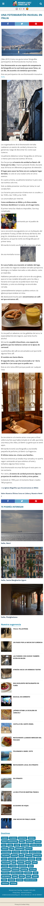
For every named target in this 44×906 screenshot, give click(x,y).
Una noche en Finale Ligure (24, 819)
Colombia (25, 845)
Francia (14, 855)
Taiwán (35, 876)
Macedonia (22, 866)
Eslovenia (16, 852)
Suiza (28, 876)
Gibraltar (37, 855)
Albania (4, 838)
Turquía (11, 880)
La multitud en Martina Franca (26, 792)
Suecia (22, 876)
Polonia (33, 869)
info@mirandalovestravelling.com (11, 895)
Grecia (4, 859)
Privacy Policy (16, 892)
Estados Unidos (35, 852)
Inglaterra (6, 862)
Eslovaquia (6, 852)
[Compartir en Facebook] (8, 24)
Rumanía (28, 873)
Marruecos (6, 869)
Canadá (38, 842)
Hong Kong (22, 859)
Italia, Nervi (6, 543)
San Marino (6, 876)
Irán (13, 862)
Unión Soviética (30, 880)
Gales (21, 855)
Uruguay (5, 883)
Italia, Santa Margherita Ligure (13, 580)
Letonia (4, 866)
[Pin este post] (36, 24)
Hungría (31, 859)
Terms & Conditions (26, 892)
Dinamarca (20, 848)
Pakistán (24, 869)
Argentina (22, 838)
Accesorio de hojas (21, 806)
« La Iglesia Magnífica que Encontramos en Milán (19, 488)
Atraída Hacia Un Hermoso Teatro (27, 670)
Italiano (20, 9)
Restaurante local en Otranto (25, 765)
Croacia (5, 848)
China (10, 845)
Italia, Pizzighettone (9, 617)
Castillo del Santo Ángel (23, 724)
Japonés (24, 9)
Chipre (17, 845)
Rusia (35, 873)
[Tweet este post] (22, 24)
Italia (3, 77)
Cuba (12, 848)
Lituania (13, 866)
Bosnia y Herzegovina (9, 842)
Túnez (4, 880)
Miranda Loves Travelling (15, 890)
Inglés (17, 9)
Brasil (22, 842)
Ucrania (20, 880)
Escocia (29, 848)
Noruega (15, 869)
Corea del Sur (36, 845)
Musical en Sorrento (21, 697)
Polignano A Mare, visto (23, 751)
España (24, 852)
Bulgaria (30, 842)
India (38, 859)
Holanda (12, 859)
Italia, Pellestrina (20, 629)
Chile (4, 845)
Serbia (15, 876)
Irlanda (21, 862)
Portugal (5, 873)
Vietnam (13, 883)
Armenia (32, 838)
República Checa (17, 873)
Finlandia (5, 855)
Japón (35, 862)
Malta (31, 866)
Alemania (13, 838)
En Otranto (17, 778)
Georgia (29, 855)
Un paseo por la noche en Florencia (27, 642)
